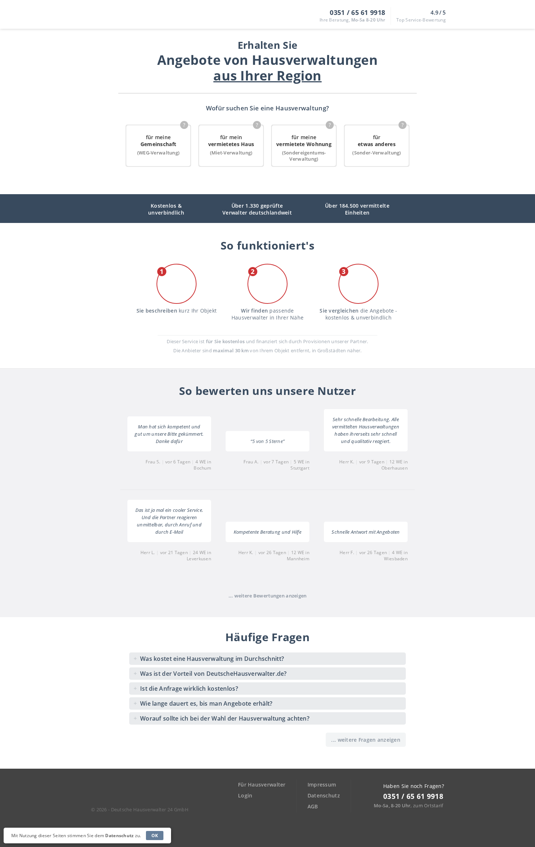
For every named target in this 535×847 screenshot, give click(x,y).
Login (245, 795)
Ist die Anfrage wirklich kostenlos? (186, 688)
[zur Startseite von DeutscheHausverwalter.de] (117, 793)
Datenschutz (324, 795)
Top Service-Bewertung (421, 20)
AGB (313, 806)
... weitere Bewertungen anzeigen (268, 595)
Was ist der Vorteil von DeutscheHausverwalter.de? (210, 673)
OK (154, 835)
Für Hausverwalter (262, 784)
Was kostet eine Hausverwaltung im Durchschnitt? (209, 658)
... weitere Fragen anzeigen (365, 739)
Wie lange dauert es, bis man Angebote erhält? (203, 703)
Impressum (322, 784)
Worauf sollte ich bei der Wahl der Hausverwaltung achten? (221, 718)
